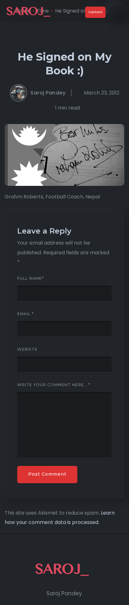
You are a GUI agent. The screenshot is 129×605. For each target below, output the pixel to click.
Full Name (30, 278)
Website (27, 349)
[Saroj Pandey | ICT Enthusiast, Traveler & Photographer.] (30, 12)
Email (25, 314)
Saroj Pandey (47, 92)
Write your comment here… (53, 385)
